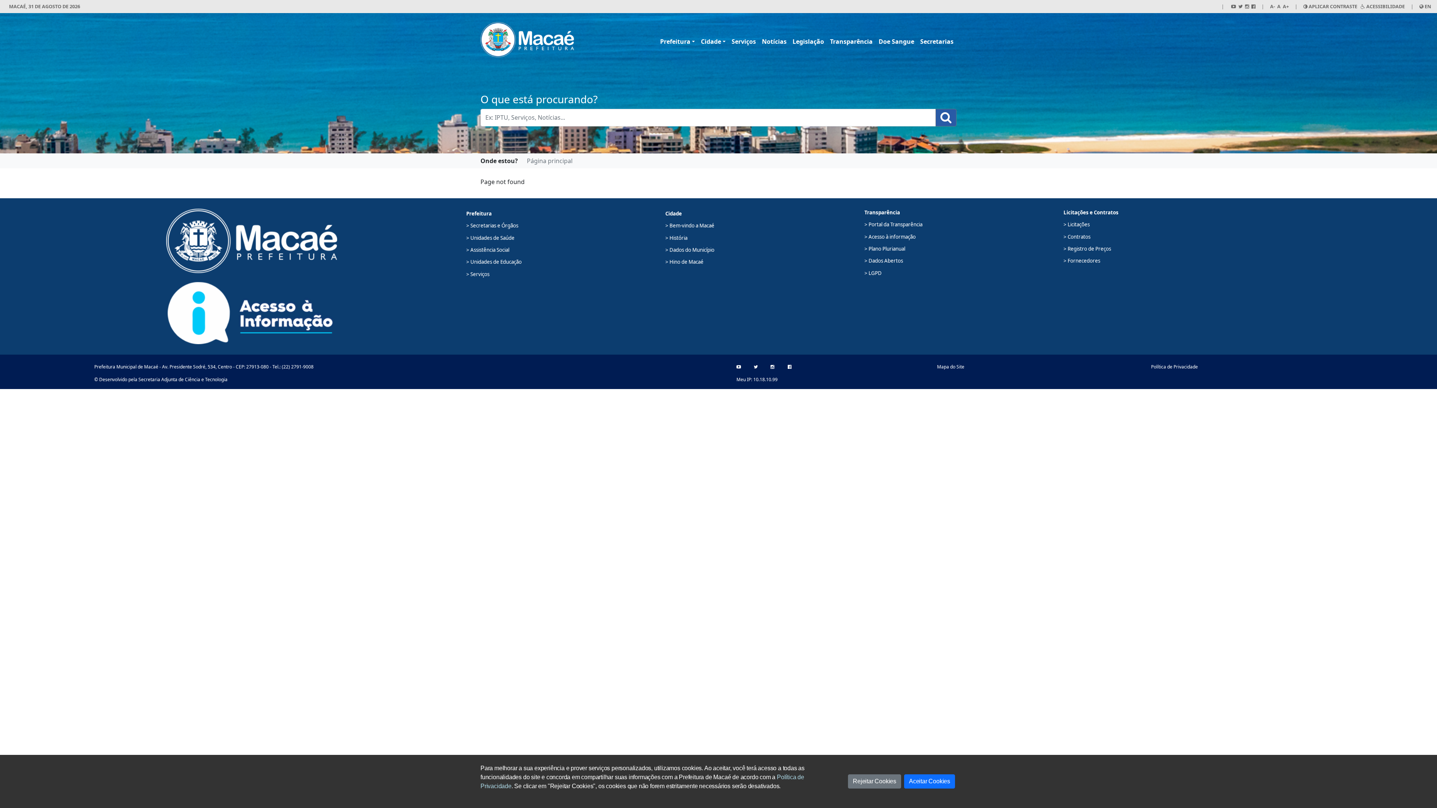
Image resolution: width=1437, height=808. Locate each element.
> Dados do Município (689, 250)
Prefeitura (675, 41)
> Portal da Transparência (893, 224)
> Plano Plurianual (884, 248)
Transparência (851, 41)
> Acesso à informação (890, 236)
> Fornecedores (1082, 260)
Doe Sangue (896, 41)
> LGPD (873, 273)
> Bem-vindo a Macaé (689, 225)
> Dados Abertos (883, 260)
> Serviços (477, 274)
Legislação (808, 41)
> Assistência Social (487, 250)
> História (676, 238)
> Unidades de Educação (494, 261)
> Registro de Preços (1087, 248)
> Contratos (1077, 236)
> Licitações (1077, 224)
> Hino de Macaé (684, 261)
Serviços (744, 41)
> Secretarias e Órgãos (492, 225)
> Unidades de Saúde (490, 238)
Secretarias (937, 41)
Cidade (711, 41)
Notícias (774, 41)
